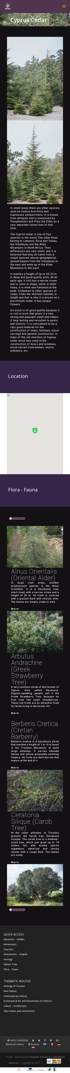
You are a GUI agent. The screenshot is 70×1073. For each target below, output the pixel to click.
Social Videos (16, 1044)
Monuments (10, 944)
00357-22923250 (18, 1040)
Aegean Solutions (40, 1056)
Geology (8, 959)
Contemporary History (15, 996)
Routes (34, 1044)
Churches (8, 949)
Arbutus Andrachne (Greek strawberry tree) (27, 669)
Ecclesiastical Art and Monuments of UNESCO (28, 1000)
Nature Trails (10, 964)
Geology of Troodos (14, 986)
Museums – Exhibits (14, 939)
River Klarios (10, 991)
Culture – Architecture (15, 1005)
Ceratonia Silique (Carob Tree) (31, 821)
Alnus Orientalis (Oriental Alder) (34, 575)
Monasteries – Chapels (16, 954)
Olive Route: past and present (19, 1011)
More (15, 608)
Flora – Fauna (11, 969)
